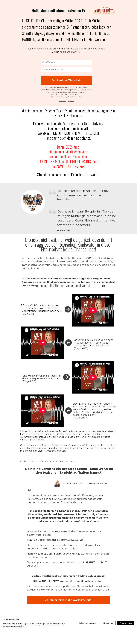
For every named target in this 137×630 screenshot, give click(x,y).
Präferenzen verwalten (87, 623)
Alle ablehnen (108, 623)
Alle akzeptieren (126, 623)
